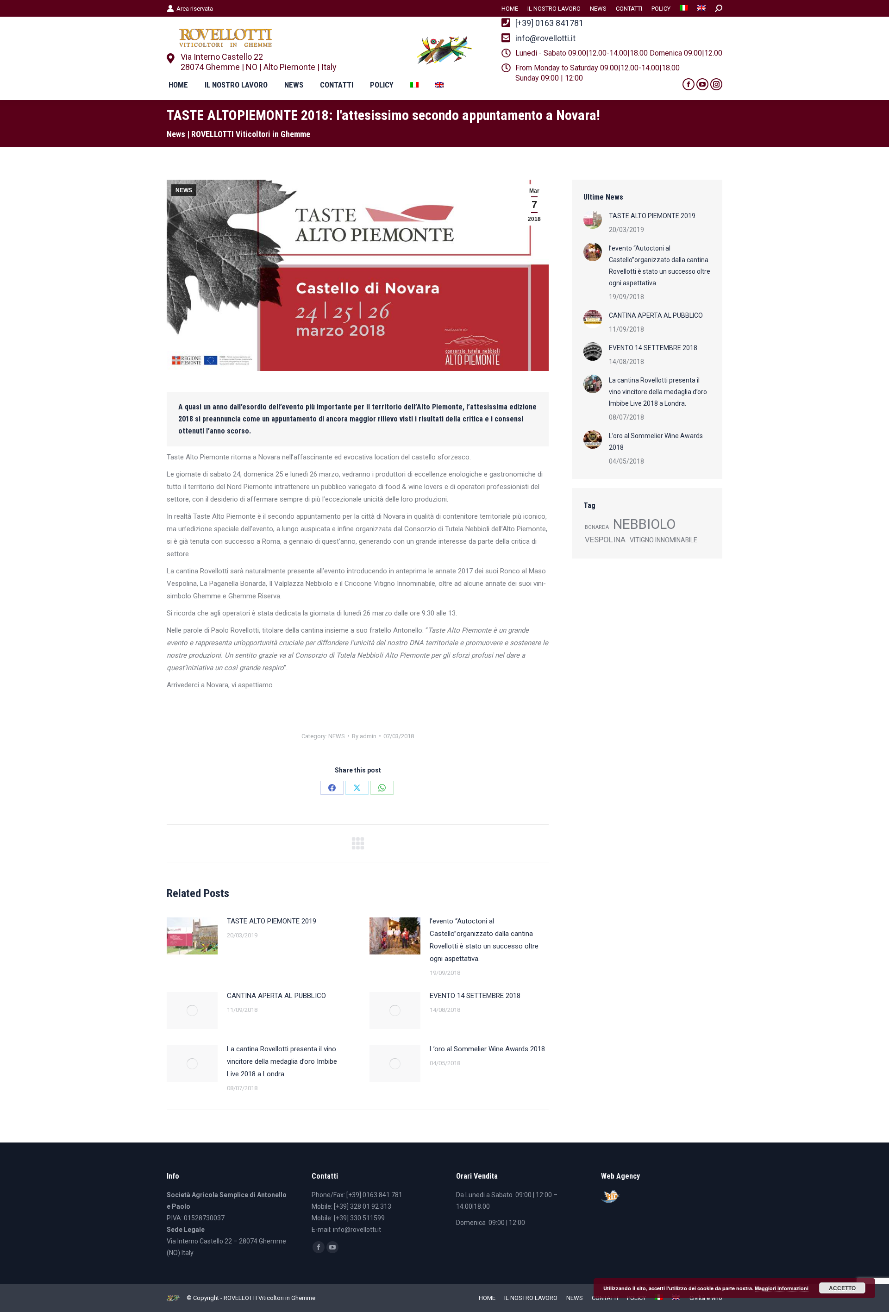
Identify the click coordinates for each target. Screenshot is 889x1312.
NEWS (183, 190)
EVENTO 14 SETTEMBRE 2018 (475, 996)
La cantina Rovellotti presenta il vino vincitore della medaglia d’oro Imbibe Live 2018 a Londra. (282, 1061)
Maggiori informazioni (781, 1288)
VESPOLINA (605, 539)
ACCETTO (842, 1288)
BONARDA (597, 527)
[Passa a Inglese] (701, 8)
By (364, 736)
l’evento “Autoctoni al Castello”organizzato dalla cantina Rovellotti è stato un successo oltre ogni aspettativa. (484, 940)
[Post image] (192, 935)
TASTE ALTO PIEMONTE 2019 (271, 921)
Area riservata (194, 8)
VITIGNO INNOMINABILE (663, 540)
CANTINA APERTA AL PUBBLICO (276, 996)
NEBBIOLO (644, 524)
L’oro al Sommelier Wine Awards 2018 (487, 1049)
